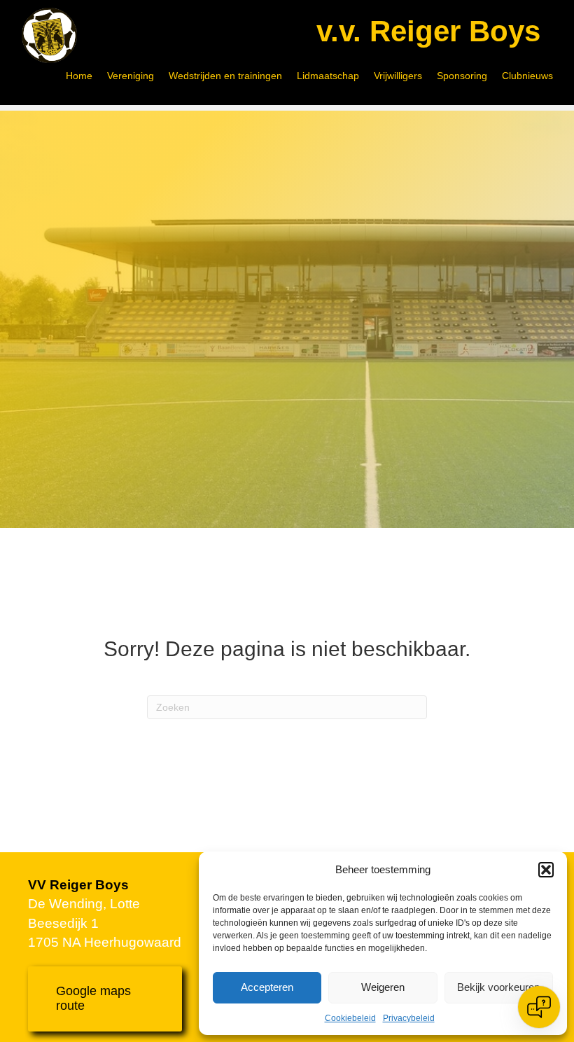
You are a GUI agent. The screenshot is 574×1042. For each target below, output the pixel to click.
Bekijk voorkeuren (498, 987)
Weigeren (383, 987)
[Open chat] (539, 1007)
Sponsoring (462, 75)
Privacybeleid (409, 1018)
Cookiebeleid (350, 1018)
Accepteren (267, 987)
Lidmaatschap (328, 75)
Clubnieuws (527, 75)
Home (79, 75)
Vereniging (130, 75)
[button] (546, 870)
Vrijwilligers (398, 75)
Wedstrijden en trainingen (225, 75)
